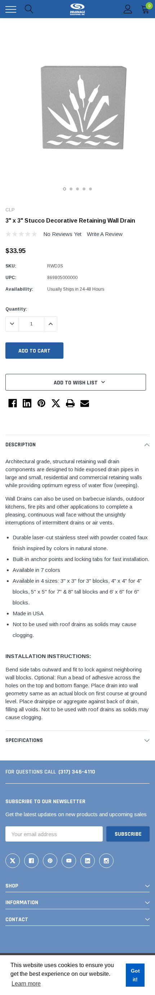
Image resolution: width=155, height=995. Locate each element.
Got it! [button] (135, 975)
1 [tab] (64, 188)
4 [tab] (84, 188)
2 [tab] (71, 188)
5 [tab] (90, 188)
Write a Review (105, 234)
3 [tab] (77, 188)
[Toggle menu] (10, 9)
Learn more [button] (26, 984)
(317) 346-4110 (76, 772)
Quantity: (16, 309)
